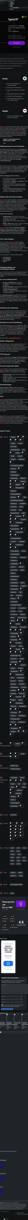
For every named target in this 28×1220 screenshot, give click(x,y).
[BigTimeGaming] (12, 487)
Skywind (23, 687)
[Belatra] (12, 481)
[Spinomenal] (25, 697)
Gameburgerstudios (15, 538)
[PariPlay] (12, 643)
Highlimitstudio (15, 576)
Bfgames (18, 484)
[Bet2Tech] (17, 481)
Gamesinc (13, 541)
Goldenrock (14, 560)
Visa (1, 1164)
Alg (23, 449)
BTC (18, 848)
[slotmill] (25, 690)
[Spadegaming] (12, 697)
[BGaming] (24, 484)
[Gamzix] (17, 548)
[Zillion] (12, 734)
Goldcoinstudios (15, 554)
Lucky (20, 611)
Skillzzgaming (14, 687)
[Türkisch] (22, 836)
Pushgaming (14, 662)
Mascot (12, 617)
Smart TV (13, 875)
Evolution (18, 516)
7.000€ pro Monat (15, 769)
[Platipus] (12, 649)
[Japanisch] (21, 830)
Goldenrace (23, 557)
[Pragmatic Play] (21, 652)
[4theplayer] (17, 440)
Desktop (13, 872)
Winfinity (13, 731)
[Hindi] (12, 830)
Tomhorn (13, 715)
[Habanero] (21, 563)
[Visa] (17, 757)
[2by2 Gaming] (24, 437)
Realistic (23, 665)
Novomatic (2, 1177)
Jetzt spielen (17, 43)
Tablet (20, 875)
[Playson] (24, 649)
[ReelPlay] (22, 671)
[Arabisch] (12, 823)
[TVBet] (12, 725)
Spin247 (2, 126)
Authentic (13, 468)
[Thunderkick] (21, 712)
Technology (14, 712)
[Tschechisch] (17, 836)
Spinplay (13, 700)
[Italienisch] (17, 830)
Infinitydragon (14, 586)
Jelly (20, 592)
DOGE (12, 854)
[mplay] (24, 620)
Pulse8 (21, 658)
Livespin (13, 611)
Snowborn (21, 693)
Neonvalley (23, 627)
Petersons (13, 646)
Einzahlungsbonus (8, 943)
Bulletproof (13, 503)
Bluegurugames (20, 487)
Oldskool (13, 636)
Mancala (22, 614)
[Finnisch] (12, 826)
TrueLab (13, 722)
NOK (12, 860)
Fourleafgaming (15, 529)
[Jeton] (12, 744)
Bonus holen (8, 963)
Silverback (21, 684)
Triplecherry (22, 715)
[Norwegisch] (11, 833)
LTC (24, 857)
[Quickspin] (21, 662)
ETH (19, 854)
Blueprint (13, 491)
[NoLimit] (21, 630)
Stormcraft (13, 706)
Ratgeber (2, 1193)
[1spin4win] (19, 437)
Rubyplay (13, 684)
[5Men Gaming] (21, 440)
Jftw (12, 595)
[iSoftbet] (22, 589)
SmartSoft (13, 693)
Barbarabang (14, 478)
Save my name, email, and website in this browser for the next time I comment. (12, 1005)
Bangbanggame (15, 475)
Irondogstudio (14, 589)
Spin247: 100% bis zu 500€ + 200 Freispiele (8, 949)
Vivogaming (14, 728)
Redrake (13, 668)
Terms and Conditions (22, 1214)
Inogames (23, 586)
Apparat (20, 456)
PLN (24, 860)
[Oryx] (21, 639)
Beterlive (23, 481)
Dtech (21, 506)
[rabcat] (12, 665)
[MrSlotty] (12, 624)
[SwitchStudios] (17, 709)
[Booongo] (20, 497)
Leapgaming (14, 601)
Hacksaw (13, 567)
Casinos (2, 1191)
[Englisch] (23, 823)
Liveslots (13, 608)
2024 (12, 893)
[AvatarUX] (20, 468)
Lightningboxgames (16, 605)
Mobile (20, 872)
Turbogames (22, 722)
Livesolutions (22, 608)
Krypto (17, 743)
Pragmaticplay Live (15, 655)
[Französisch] (17, 826)
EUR (12, 857)
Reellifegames (14, 671)
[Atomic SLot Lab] (12, 462)
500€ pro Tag (14, 765)
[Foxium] (23, 529)
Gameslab (21, 541)
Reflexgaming (19, 674)
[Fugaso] (12, 532)
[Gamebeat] (17, 535)
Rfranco (21, 681)
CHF (12, 851)
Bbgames (23, 478)
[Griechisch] (22, 826)
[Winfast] (21, 728)
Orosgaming (14, 639)
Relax (12, 677)
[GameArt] (12, 535)
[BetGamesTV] (12, 484)
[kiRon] (19, 598)
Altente (17, 453)
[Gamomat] (12, 548)
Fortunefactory (14, 525)
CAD (24, 848)
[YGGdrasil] (25, 731)
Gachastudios (19, 532)
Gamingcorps (19, 544)
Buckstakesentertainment (17, 500)
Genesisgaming (14, 551)
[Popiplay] (17, 652)
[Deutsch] (18, 823)
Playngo (18, 649)
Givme (23, 551)
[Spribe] (12, 703)
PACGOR (13, 814)
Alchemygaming (15, 449)
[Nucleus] (22, 633)
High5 (22, 570)
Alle (1, 1189)
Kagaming (19, 595)
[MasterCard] (23, 744)
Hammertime (14, 570)
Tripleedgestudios (15, 719)
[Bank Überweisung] (12, 754)
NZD (18, 860)
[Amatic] (24, 453)
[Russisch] (12, 836)
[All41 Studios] (12, 453)
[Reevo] (12, 674)
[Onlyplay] (19, 636)
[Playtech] (12, 652)
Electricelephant (15, 513)
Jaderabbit (13, 592)
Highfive (13, 573)
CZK (18, 851)
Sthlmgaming (19, 703)
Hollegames (14, 579)
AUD (12, 848)
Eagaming (13, 510)
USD (12, 864)
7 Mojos (13, 443)
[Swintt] (12, 709)
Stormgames (22, 706)
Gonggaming (14, 563)
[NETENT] (12, 630)
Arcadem (13, 459)
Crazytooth (13, 506)
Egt (20, 510)
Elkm (23, 513)
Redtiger (20, 668)
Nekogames (14, 627)
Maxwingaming (22, 617)
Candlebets (22, 503)
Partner (2, 1192)
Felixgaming (19, 522)
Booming (13, 497)
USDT (18, 864)
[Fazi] (12, 522)
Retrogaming (20, 677)
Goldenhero (14, 557)
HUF (18, 857)
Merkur (13, 620)
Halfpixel (21, 567)
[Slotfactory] (20, 690)
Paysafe (2, 1167)
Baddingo (13, 472)
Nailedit (18, 624)
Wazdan (13, 437)
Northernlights (14, 633)
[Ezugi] (17, 519)
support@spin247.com (14, 338)
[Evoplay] (25, 516)
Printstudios (14, 658)
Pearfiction (18, 643)
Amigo (12, 456)
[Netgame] (17, 630)
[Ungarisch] (12, 839)
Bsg (25, 497)
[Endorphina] (12, 516)
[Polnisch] (16, 833)
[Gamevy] (12, 544)
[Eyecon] (12, 519)
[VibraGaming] (17, 725)
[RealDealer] (17, 665)
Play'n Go (2, 1179)
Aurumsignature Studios (17, 465)
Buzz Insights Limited (16, 884)
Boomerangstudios (15, 494)
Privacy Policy (20, 1212)
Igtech (22, 582)
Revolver (13, 681)
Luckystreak (14, 614)
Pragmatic (2, 1180)
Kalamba (13, 598)
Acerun (20, 443)
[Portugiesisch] (21, 833)
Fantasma (23, 519)
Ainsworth (13, 446)
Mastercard (2, 1163)
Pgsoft (20, 646)
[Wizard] (20, 731)
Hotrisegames (14, 582)
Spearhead (18, 696)
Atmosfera (21, 459)
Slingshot (13, 690)
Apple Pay (2, 1165)
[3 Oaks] (12, 440)
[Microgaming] (19, 620)
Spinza (20, 700)
